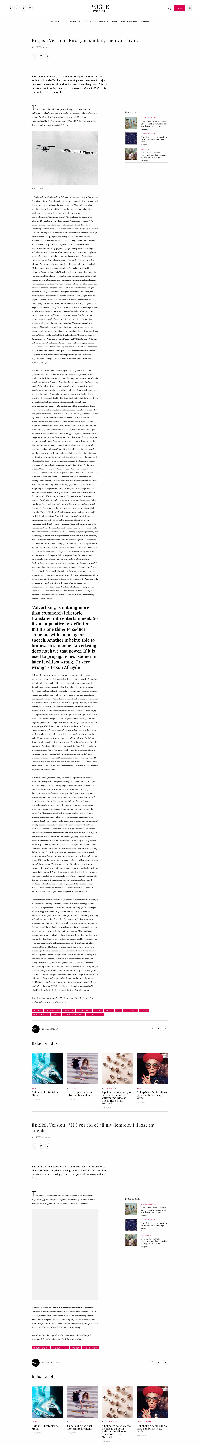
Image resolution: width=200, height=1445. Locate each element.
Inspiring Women (129, 21)
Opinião (114, 21)
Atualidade (53, 21)
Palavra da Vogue (148, 118)
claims (144, 1011)
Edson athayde (53, 1011)
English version (40, 1014)
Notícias (113, 1088)
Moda (65, 21)
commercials (83, 1011)
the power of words (73, 1014)
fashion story (90, 1348)
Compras (148, 1088)
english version (40, 1348)
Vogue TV (103, 21)
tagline (97, 1011)
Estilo (93, 21)
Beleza (73, 21)
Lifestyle (83, 21)
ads (118, 1011)
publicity (68, 1011)
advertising (130, 1011)
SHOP (179, 8)
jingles (109, 1011)
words (56, 1014)
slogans (37, 1011)
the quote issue (95, 1014)
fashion (75, 1348)
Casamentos (146, 21)
